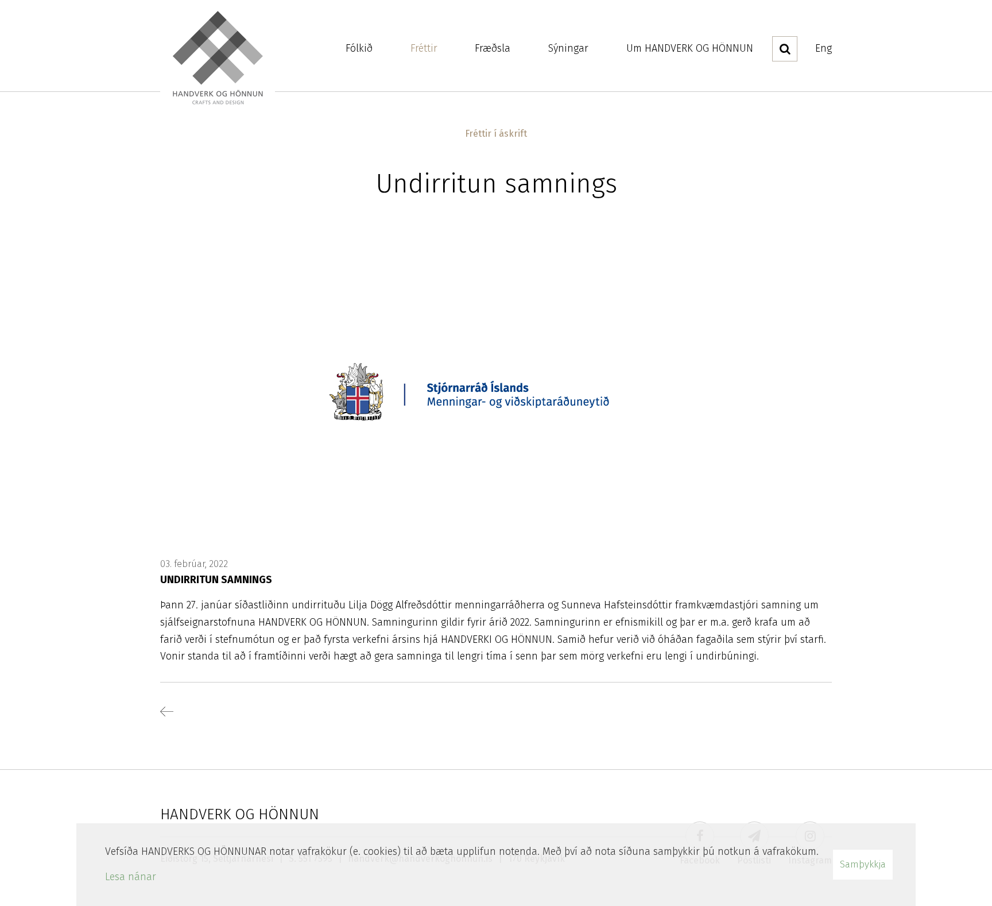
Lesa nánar (130, 876)
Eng (823, 48)
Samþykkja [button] (863, 864)
